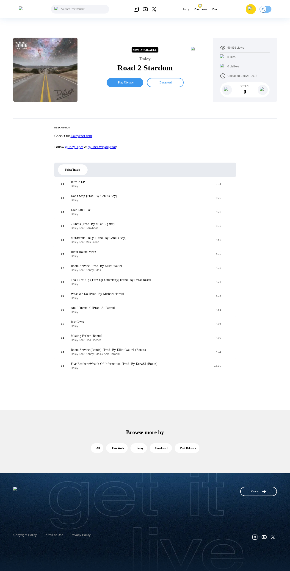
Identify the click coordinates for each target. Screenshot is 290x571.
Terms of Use (53, 535)
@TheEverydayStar (102, 147)
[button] (251, 9)
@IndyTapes (74, 147)
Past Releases (188, 448)
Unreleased (161, 448)
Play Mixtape (125, 82)
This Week (118, 448)
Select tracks (72, 169)
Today (139, 448)
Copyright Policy (25, 535)
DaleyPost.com (81, 136)
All (98, 448)
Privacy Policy (81, 535)
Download (166, 82)
